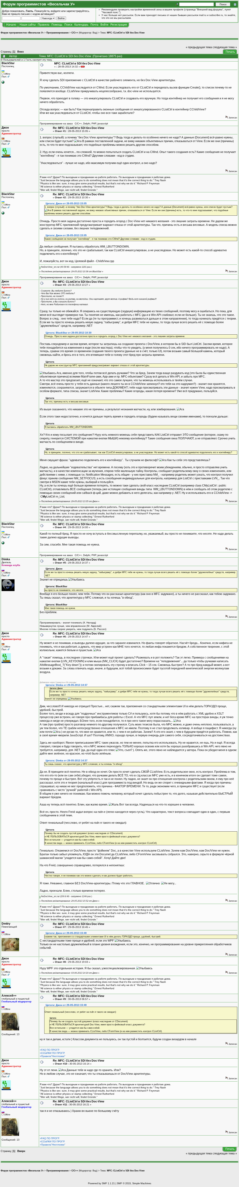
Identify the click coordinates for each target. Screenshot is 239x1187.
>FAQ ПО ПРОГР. (49, 1049)
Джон (5, 127)
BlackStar (8, 63)
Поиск (68, 24)
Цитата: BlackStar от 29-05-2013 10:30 (69, 332)
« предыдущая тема (199, 47)
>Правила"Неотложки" (52, 1056)
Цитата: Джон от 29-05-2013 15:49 (66, 933)
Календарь (81, 24)
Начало (11, 24)
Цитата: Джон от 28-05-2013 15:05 (66, 203)
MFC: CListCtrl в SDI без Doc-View (126, 32)
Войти (104, 24)
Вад (95, 32)
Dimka (6, 559)
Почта (94, 24)
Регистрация (118, 24)
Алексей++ (9, 995)
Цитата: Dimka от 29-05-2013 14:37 (66, 685)
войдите (56, 10)
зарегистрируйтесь (77, 10)
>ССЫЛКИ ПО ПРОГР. (52, 1053)
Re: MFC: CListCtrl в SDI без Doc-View (78, 127)
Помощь (56, 24)
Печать (230, 51)
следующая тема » (225, 47)
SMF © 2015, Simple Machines (134, 1183)
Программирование (57, 32)
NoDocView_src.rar (50, 267)
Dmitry (6, 923)
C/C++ (74, 32)
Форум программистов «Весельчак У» (22, 32)
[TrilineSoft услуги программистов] (3, 82)
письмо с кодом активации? (37, 13)
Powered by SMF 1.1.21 (101, 1183)
